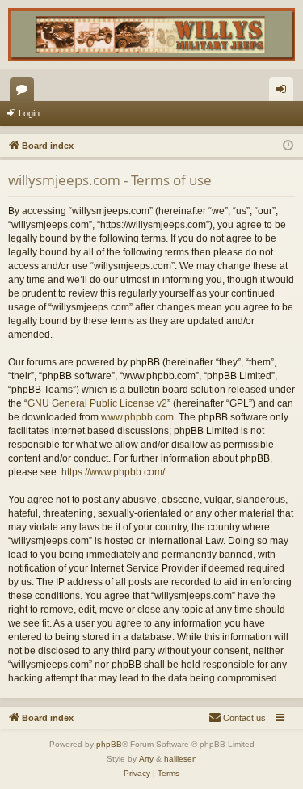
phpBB (109, 744)
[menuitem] (237, 718)
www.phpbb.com (137, 417)
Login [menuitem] (284, 92)
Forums (25, 92)
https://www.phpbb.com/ (113, 472)
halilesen (180, 758)
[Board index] (151, 34)
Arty (146, 758)
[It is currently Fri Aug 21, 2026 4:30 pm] (288, 146)
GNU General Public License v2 (97, 403)
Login (29, 113)
